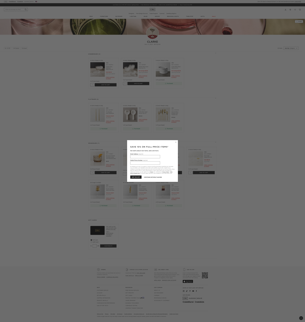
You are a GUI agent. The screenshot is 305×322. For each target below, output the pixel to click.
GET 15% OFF (136, 177)
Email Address (136, 154)
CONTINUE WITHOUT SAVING (153, 177)
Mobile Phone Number (138, 160)
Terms (151, 171)
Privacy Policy (166, 171)
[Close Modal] (176, 142)
